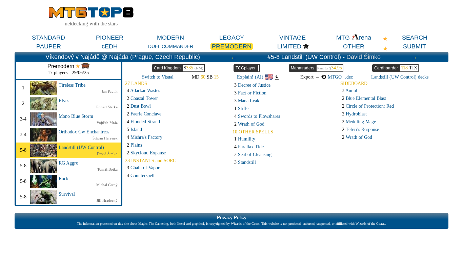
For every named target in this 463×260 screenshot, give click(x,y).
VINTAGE (292, 37)
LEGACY (231, 37)
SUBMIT (414, 46)
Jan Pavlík (110, 91)
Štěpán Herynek (105, 138)
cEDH (110, 46)
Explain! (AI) (251, 77)
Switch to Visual (158, 77)
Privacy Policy (231, 217)
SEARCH (414, 37)
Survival (67, 194)
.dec (349, 77)
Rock (63, 178)
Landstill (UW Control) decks (399, 77)
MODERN (170, 37)
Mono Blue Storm (76, 116)
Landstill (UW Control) (81, 147)
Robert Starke (107, 107)
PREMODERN (231, 46)
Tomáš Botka (107, 169)
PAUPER (48, 46)
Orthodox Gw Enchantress (84, 131)
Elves (64, 100)
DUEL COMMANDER (170, 46)
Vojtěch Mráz (107, 123)
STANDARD (48, 37)
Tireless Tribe (72, 85)
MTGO (334, 77)
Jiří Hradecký (107, 200)
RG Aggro (68, 163)
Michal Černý (107, 185)
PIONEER (109, 37)
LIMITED (289, 46)
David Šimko (363, 56)
